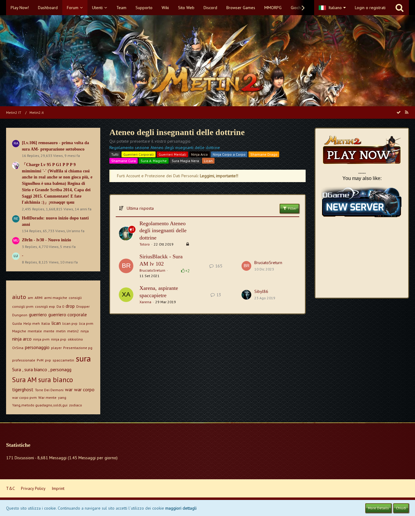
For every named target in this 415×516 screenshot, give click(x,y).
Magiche (19, 331)
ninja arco (22, 339)
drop (70, 306)
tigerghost (22, 389)
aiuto (19, 297)
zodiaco (75, 405)
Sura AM (24, 379)
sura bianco (55, 379)
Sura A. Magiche (154, 160)
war (69, 389)
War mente (47, 397)
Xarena (145, 302)
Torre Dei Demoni (49, 390)
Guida (17, 323)
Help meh (31, 323)
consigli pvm (22, 306)
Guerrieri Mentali (172, 154)
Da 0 (60, 306)
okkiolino (75, 339)
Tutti (114, 154)
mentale (35, 331)
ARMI (39, 297)
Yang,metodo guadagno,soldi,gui (39, 405)
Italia (45, 323)
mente (48, 331)
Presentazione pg (77, 347)
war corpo (84, 389)
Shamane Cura (123, 160)
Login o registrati (370, 7)
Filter (292, 208)
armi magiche (55, 297)
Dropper (83, 306)
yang (62, 397)
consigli (75, 297)
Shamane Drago (263, 154)
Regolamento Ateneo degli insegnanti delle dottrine (163, 230)
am (30, 297)
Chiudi (401, 508)
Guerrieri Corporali (138, 154)
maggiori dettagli (181, 508)
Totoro (144, 244)
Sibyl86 (261, 291)
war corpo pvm (24, 397)
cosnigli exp (45, 306)
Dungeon (19, 315)
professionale (23, 360)
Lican (208, 160)
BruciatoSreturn (152, 270)
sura (83, 358)
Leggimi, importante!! (219, 175)
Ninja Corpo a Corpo (229, 154)
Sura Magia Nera (185, 160)
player (56, 347)
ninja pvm (41, 339)
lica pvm (86, 323)
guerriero (38, 314)
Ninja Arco (199, 154)
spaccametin (63, 360)
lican (56, 323)
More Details (378, 508)
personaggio (37, 347)
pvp (48, 360)
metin (61, 331)
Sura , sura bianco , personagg (41, 369)
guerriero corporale (67, 314)
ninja (85, 331)
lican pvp (69, 323)
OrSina (17, 347)
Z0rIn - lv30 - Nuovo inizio (46, 240)
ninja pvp (58, 339)
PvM (40, 360)
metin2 (73, 331)
